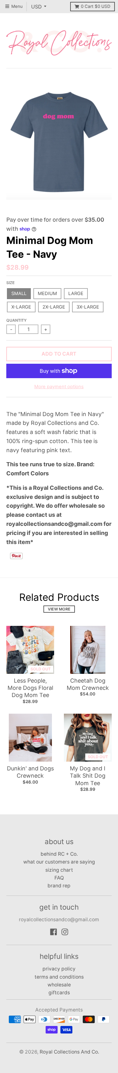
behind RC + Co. (59, 854)
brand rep (59, 886)
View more (59, 609)
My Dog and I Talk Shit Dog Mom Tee (87, 775)
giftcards (59, 993)
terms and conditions (59, 977)
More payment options (59, 386)
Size (10, 282)
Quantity (16, 320)
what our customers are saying (59, 862)
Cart (95, 6)
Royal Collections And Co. (69, 1052)
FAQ (59, 878)
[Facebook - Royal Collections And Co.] (53, 932)
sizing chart (59, 870)
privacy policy (59, 969)
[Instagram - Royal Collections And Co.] (65, 932)
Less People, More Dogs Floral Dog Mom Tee (30, 688)
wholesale (59, 985)
